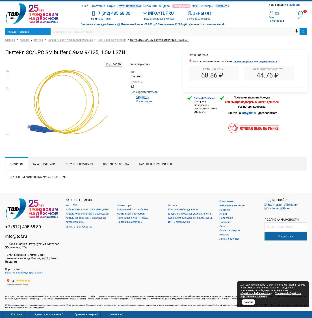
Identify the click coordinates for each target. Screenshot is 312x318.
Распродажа (181, 6)
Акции (111, 6)
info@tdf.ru (16, 236)
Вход (271, 17)
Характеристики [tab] (43, 164)
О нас (84, 6)
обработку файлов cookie (255, 293)
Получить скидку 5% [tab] (79, 164)
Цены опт (202, 13)
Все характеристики (144, 92)
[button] (7, 71)
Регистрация (276, 21)
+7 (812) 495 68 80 (113, 13)
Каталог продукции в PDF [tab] (155, 164)
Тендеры (164, 6)
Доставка (98, 6)
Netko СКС (150, 6)
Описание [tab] (16, 164)
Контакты (222, 6)
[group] (67, 112)
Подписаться (286, 236)
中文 (195, 6)
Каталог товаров (18, 31)
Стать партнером (129, 6)
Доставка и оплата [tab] (116, 164)
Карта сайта (12, 269)
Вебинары (206, 6)
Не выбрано (292, 4)
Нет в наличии (198, 55)
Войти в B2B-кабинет (204, 98)
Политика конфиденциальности (24, 272)
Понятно (248, 302)
